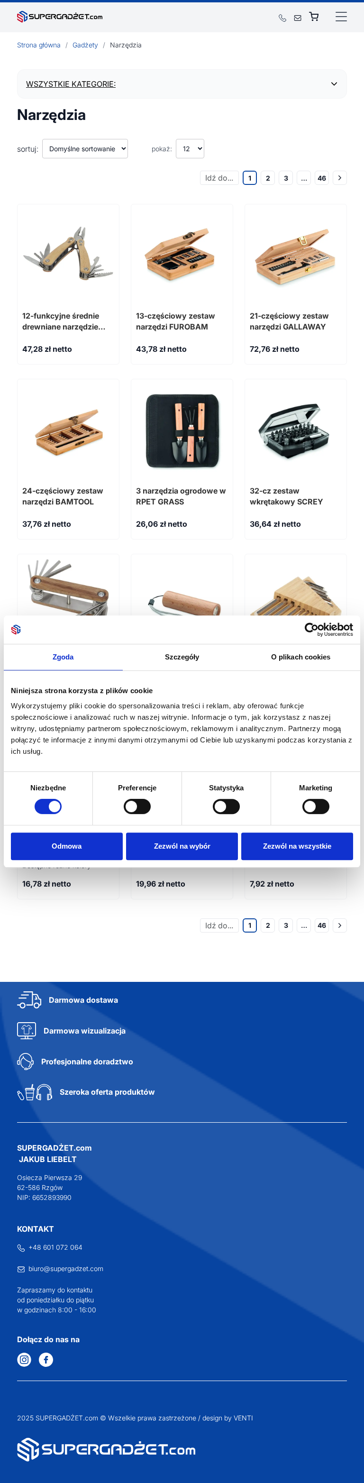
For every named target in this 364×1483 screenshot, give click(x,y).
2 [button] (268, 178)
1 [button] (249, 178)
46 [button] (322, 178)
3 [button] (286, 178)
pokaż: (162, 149)
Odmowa (67, 846)
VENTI (243, 1418)
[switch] (137, 806)
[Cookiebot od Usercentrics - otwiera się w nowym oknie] (311, 629)
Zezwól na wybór (182, 846)
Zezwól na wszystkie (297, 846)
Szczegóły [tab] (182, 657)
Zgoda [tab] (63, 657)
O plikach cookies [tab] (301, 657)
